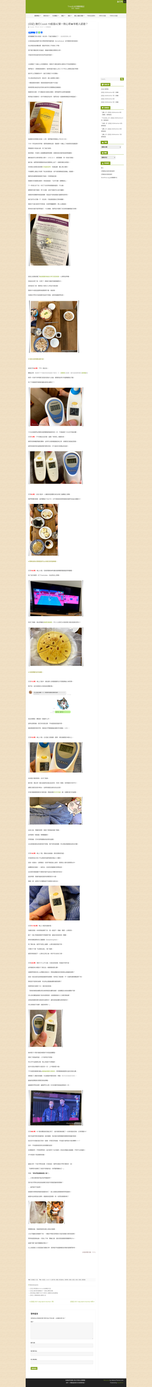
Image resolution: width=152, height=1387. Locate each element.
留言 (32, 1322)
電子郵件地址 (34, 1351)
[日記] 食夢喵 (104, 89)
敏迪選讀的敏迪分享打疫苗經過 (49, 276)
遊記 (62, 16)
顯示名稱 (33, 1343)
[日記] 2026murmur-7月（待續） (110, 95)
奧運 (57, 1280)
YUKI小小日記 (114, 16)
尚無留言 (48, 27)
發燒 (80, 1280)
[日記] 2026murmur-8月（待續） (110, 92)
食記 (69, 16)
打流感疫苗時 (46, 167)
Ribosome (106, 1380)
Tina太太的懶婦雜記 (76, 6)
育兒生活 (45, 16)
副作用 (53, 1280)
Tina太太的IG (91, 16)
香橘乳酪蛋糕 (48, 622)
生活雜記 (54, 16)
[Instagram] (120, 1)
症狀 (76, 1280)
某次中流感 (57, 792)
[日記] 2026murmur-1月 (114, 134)
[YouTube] (118, 1)
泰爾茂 (63, 373)
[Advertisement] (41, 1265)
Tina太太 (31, 27)
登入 (102, 168)
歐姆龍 (84, 373)
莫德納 (83, 1280)
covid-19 (48, 1280)
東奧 (70, 1280)
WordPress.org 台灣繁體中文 (109, 177)
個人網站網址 (34, 1359)
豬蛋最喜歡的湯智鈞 (48, 1071)
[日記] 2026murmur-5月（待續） (110, 102)
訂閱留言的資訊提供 (106, 174)
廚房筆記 (36, 16)
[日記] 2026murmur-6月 (107, 99)
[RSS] (122, 1)
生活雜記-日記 (34, 1280)
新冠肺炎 (61, 1280)
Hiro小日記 (102, 16)
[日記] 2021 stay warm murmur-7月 (42, 1302)
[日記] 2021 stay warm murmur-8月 (82, 1302)
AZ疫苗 (43, 1280)
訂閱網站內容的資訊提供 (108, 171)
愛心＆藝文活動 (78, 16)
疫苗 (73, 1280)
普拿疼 (66, 1280)
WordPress (120, 1382)
